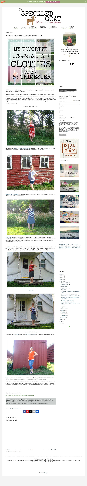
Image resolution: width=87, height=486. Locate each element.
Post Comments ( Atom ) (16, 451)
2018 (61, 279)
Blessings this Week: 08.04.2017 (67, 302)
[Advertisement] (68, 76)
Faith (67, 244)
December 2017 (64, 282)
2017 (61, 281)
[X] (30, 411)
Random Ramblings (17, 408)
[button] (43, 1)
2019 (61, 277)
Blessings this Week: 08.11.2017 (67, 300)
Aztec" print (31, 290)
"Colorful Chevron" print (30, 334)
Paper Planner (75, 247)
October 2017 (64, 286)
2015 (61, 321)
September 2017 (64, 288)
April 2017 (63, 312)
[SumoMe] (37, 411)
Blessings (62, 244)
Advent (77, 246)
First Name (61, 106)
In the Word (77, 244)
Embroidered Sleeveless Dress (24, 148)
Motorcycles (64, 248)
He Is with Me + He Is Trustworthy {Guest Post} (70, 295)
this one (15, 148)
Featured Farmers (67, 247)
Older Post (53, 449)
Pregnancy (11, 408)
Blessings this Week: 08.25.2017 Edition (69, 294)
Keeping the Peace (66, 246)
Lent (79, 246)
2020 (61, 276)
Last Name (61, 109)
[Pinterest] (27, 411)
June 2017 (63, 308)
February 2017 (64, 315)
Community (61, 247)
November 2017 (64, 284)
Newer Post (8, 449)
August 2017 (64, 289)
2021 (61, 274)
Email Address (62, 102)
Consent (61, 115)
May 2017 (63, 310)
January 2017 (64, 317)
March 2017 (63, 313)
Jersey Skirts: (8, 237)
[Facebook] (24, 411)
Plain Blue (16, 334)
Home (31, 449)
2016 (61, 319)
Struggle (60, 246)
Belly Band (8, 377)
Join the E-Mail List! (52, 1)
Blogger (45, 472)
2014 (61, 323)
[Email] (34, 411)
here (67, 131)
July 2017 (63, 306)
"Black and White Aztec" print (31, 331)
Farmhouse (73, 246)
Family (71, 244)
